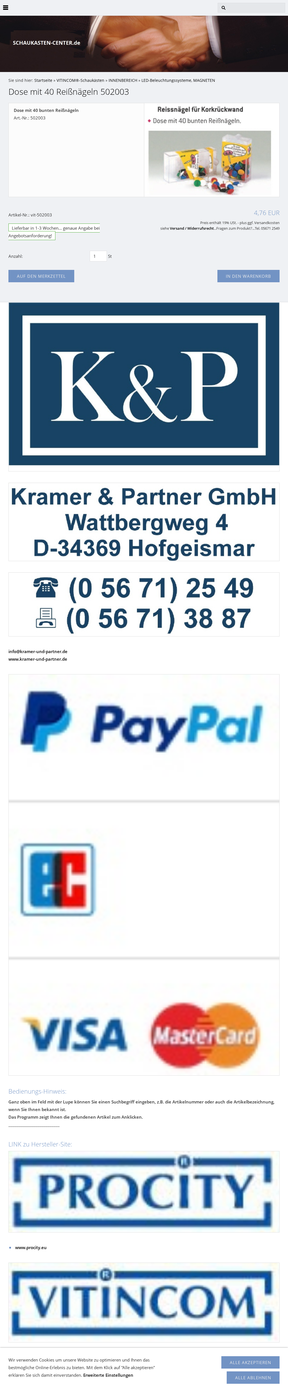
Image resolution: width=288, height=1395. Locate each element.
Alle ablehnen (253, 1377)
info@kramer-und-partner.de (38, 651)
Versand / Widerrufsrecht (192, 228)
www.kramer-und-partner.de (37, 659)
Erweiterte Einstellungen (108, 1375)
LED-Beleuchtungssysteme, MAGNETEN (178, 80)
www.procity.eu (31, 1247)
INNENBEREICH (123, 80)
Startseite (43, 80)
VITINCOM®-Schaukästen (80, 80)
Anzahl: (15, 256)
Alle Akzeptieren (250, 1362)
